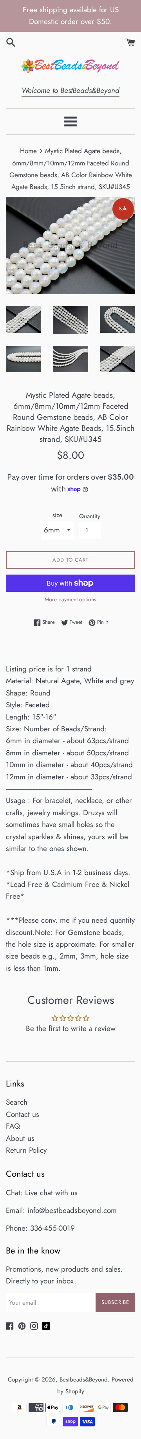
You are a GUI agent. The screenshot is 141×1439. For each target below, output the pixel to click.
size (57, 515)
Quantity (89, 516)
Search (16, 1102)
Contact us (22, 1114)
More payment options (70, 599)
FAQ (13, 1126)
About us (20, 1138)
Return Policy (26, 1150)
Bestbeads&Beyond (84, 1379)
